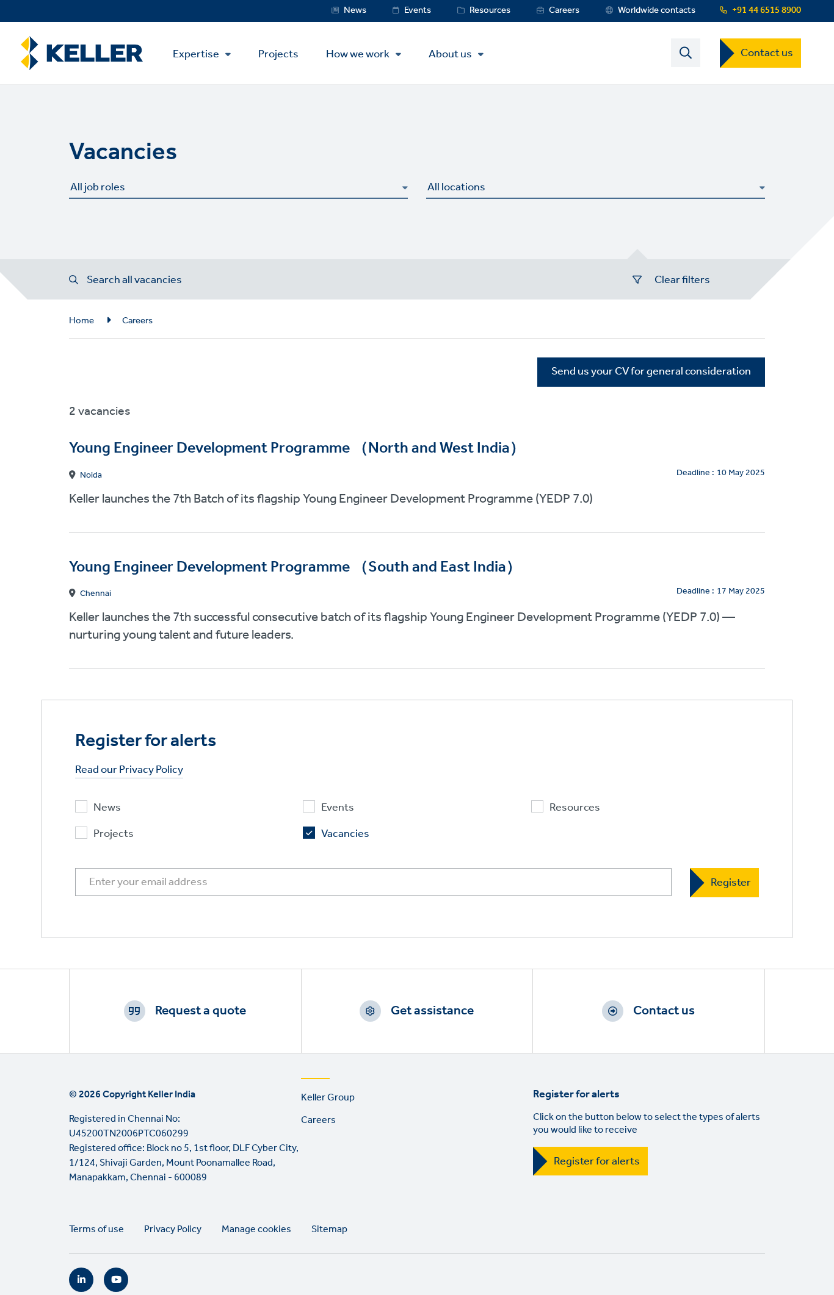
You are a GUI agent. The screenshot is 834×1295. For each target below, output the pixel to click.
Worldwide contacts (656, 10)
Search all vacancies (134, 280)
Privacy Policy (172, 1229)
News (355, 10)
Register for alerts (597, 1161)
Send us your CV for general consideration (651, 371)
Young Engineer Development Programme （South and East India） (295, 568)
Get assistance (432, 1011)
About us (450, 54)
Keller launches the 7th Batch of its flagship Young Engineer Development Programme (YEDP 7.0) (331, 499)
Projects (278, 53)
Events (417, 10)
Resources (490, 10)
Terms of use (96, 1229)
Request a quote (200, 1011)
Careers (564, 10)
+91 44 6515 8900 (766, 10)
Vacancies (345, 834)
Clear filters (682, 280)
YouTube (116, 1280)
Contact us (767, 53)
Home (81, 320)
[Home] (82, 53)
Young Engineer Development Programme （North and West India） (297, 449)
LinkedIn (81, 1280)
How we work (358, 54)
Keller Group (328, 1097)
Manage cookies (256, 1229)
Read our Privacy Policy (129, 770)
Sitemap (329, 1229)
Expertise (196, 54)
